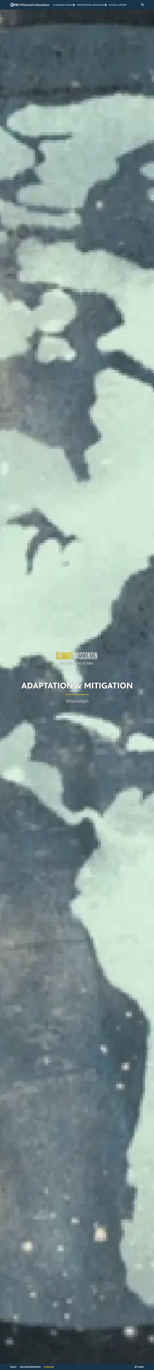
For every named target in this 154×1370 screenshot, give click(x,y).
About (13, 1367)
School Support (118, 5)
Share (141, 1367)
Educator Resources (30, 1367)
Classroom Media (62, 5)
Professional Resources (90, 5)
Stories (47, 1367)
